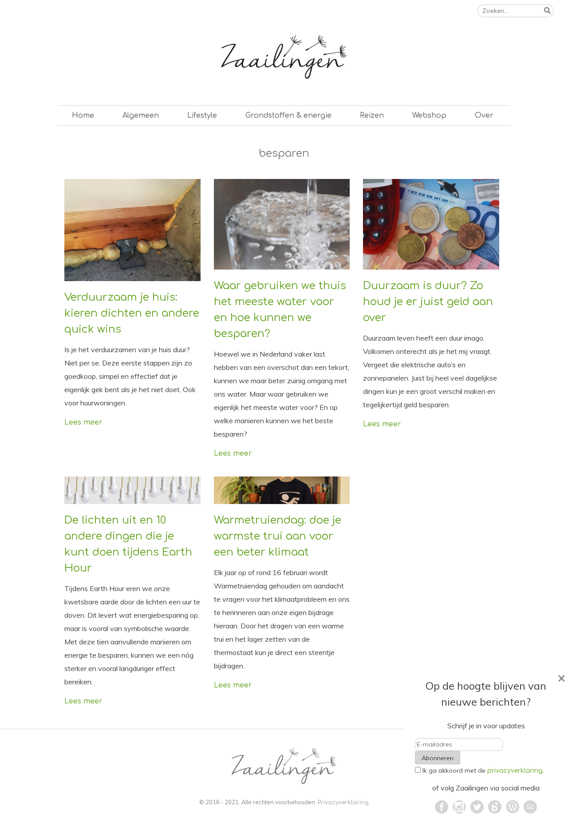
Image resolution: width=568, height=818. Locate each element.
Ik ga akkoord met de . (483, 770)
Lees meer (83, 422)
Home (83, 115)
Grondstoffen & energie (288, 115)
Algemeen (140, 115)
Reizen (372, 115)
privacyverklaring (515, 770)
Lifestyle (202, 115)
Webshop (429, 115)
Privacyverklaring (343, 802)
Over (484, 115)
